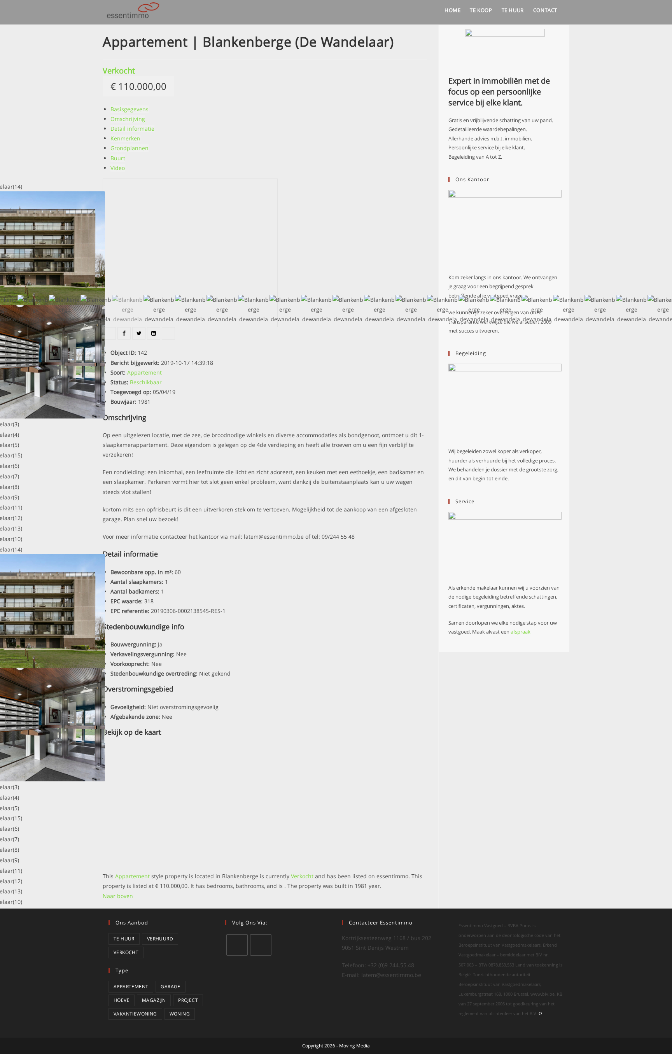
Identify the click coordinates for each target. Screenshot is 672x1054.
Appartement (131, 986)
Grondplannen (129, 148)
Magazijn (154, 1000)
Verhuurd (160, 938)
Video (117, 168)
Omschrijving (127, 119)
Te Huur (124, 938)
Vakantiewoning (135, 1013)
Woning (180, 1013)
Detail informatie (132, 128)
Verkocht (119, 70)
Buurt (117, 158)
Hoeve (122, 1000)
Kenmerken (125, 138)
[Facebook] (260, 945)
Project (188, 1000)
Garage (170, 986)
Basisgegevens (129, 109)
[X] (237, 945)
